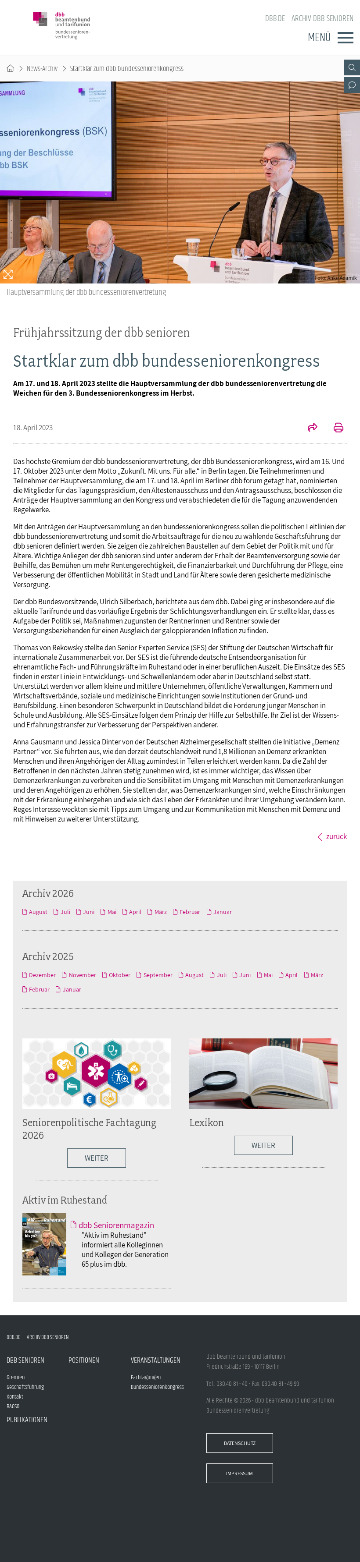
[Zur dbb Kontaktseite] (352, 85)
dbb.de (275, 18)
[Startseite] (10, 68)
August (38, 912)
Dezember (42, 975)
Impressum (239, 1473)
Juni (88, 912)
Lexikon (206, 1122)
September (158, 975)
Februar (190, 912)
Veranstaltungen (155, 1360)
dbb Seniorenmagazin (116, 1225)
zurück (336, 836)
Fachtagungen (146, 1377)
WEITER (263, 1145)
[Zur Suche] (352, 67)
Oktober (119, 975)
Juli (65, 912)
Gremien (16, 1377)
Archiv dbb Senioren (322, 18)
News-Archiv (42, 68)
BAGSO (13, 1406)
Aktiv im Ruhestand (64, 1200)
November (82, 975)
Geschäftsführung (25, 1387)
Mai (112, 912)
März (160, 912)
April (135, 912)
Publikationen (27, 1420)
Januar (222, 912)
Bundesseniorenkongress (157, 1387)
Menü (319, 37)
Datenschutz (240, 1443)
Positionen (83, 1360)
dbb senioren (25, 1360)
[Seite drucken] (333, 428)
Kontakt (15, 1397)
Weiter (96, 1158)
